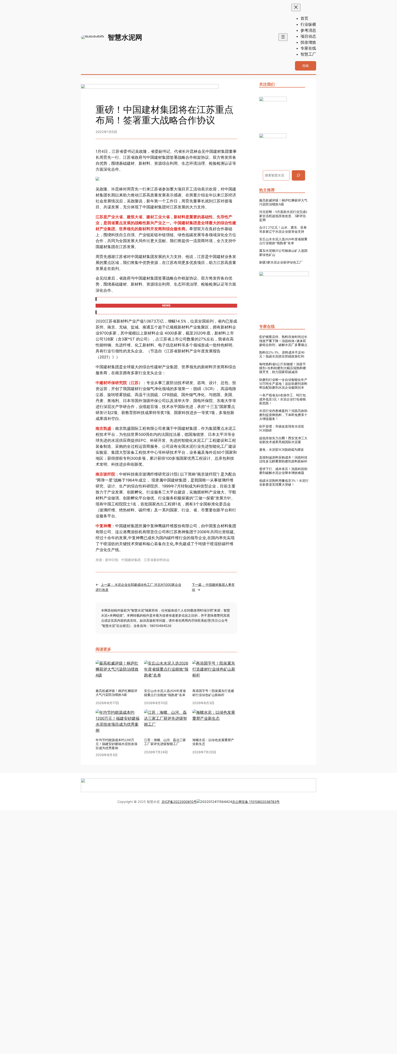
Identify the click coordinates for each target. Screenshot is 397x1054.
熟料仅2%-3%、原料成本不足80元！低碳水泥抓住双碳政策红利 (281, 354)
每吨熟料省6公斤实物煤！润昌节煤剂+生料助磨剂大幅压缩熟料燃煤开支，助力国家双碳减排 (282, 368)
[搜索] (298, 175)
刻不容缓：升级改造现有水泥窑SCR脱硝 (281, 428)
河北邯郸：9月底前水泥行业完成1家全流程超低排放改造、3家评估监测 (283, 216)
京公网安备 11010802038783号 (256, 802)
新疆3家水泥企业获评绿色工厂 (281, 262)
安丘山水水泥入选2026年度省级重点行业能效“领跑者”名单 (165, 693)
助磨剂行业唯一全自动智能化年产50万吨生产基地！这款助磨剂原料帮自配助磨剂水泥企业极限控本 (283, 384)
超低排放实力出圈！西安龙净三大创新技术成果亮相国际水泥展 (283, 440)
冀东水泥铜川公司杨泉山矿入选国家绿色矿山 (283, 252)
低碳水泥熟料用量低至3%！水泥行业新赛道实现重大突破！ (284, 482)
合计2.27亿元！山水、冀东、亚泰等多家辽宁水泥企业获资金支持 (283, 229)
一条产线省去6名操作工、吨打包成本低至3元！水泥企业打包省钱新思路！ (282, 399)
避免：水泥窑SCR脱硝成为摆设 (281, 449)
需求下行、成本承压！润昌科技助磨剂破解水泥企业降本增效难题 (283, 471)
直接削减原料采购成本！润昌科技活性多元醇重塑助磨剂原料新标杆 (283, 459)
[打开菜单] (283, 37)
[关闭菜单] (296, 7)
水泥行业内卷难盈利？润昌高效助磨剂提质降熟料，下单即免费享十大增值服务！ (283, 415)
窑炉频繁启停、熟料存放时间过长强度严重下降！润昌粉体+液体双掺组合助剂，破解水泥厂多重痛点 (283, 341)
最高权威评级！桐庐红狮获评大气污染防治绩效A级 (116, 693)
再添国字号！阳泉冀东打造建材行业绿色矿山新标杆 (213, 693)
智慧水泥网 (125, 37)
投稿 (305, 66)
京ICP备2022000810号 (179, 802)
